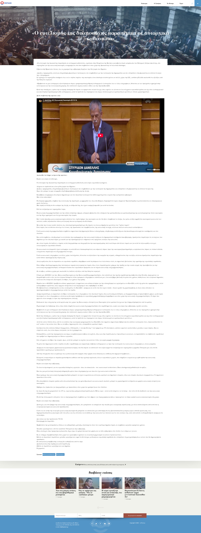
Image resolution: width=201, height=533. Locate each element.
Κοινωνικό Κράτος (49, 454)
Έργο (181, 3)
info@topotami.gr (64, 527)
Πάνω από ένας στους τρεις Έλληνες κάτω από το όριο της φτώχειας (99, 464)
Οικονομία (61, 454)
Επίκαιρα (144, 3)
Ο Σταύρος (157, 3)
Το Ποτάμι (170, 3)
